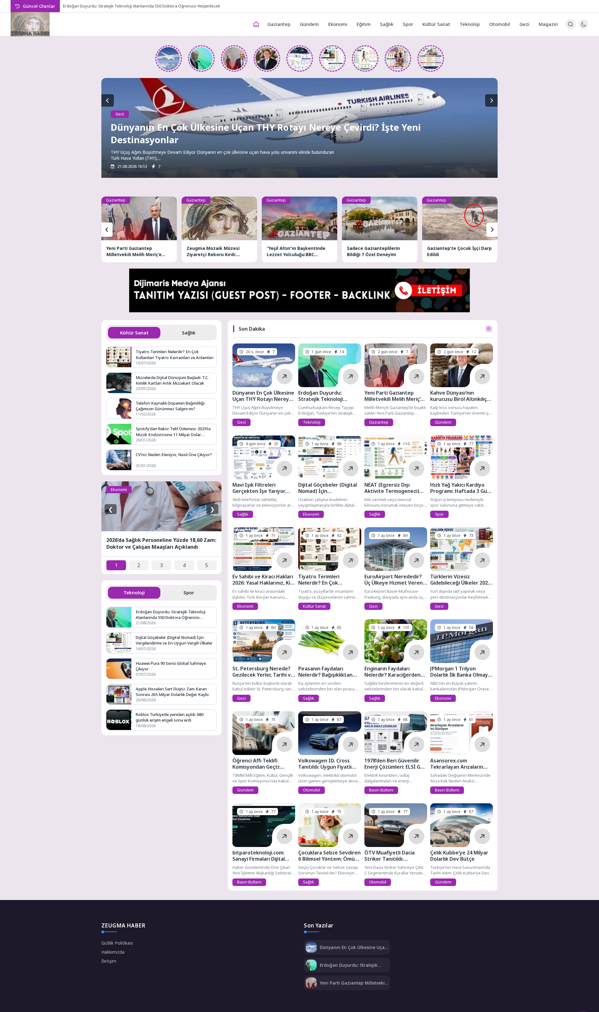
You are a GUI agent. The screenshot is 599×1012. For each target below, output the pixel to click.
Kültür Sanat (436, 24)
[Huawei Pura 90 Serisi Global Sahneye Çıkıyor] (118, 669)
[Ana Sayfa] (256, 24)
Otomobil (499, 24)
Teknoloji (470, 24)
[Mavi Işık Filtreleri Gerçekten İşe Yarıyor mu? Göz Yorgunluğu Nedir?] (299, 58)
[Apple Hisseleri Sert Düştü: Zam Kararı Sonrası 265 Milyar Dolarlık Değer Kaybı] (118, 694)
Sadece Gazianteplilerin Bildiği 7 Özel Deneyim (373, 251)
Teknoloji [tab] (134, 592)
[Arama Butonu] (570, 24)
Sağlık (386, 24)
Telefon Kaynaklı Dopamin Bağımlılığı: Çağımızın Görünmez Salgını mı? (170, 405)
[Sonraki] (492, 229)
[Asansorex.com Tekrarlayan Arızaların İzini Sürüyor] (461, 733)
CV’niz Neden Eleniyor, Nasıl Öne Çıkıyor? (174, 454)
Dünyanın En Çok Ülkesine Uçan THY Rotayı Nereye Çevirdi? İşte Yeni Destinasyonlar (353, 947)
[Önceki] (107, 229)
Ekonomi (337, 24)
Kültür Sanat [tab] (134, 332)
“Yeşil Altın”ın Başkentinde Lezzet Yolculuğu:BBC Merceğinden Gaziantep (296, 251)
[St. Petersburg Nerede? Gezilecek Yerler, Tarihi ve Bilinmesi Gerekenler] (263, 641)
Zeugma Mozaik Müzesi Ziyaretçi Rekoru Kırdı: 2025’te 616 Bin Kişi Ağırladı (216, 251)
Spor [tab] (188, 592)
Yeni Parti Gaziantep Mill (85, 6)
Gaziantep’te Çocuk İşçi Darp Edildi (459, 251)
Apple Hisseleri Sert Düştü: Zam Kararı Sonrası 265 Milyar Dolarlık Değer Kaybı (172, 691)
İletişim (108, 961)
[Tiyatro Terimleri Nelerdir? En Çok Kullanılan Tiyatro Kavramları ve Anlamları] (329, 549)
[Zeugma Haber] (30, 24)
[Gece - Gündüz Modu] (583, 27)
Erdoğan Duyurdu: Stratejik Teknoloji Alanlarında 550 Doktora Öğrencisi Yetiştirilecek (171, 614)
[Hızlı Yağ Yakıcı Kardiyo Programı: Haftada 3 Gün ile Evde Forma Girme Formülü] (398, 58)
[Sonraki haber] (491, 100)
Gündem (309, 24)
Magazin (548, 24)
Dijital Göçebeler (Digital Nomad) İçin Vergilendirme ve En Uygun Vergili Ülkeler (174, 640)
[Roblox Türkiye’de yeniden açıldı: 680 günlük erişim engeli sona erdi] (118, 720)
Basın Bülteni (381, 790)
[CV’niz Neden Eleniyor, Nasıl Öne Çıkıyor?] (118, 460)
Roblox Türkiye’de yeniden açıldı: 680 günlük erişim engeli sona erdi (169, 717)
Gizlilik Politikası (117, 943)
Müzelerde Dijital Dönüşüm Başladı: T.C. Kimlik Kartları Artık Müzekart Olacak (172, 380)
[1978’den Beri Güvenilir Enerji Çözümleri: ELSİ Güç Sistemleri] (395, 733)
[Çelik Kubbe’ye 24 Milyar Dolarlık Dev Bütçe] (461, 825)
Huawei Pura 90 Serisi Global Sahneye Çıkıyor (171, 666)
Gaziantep (278, 24)
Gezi (524, 24)
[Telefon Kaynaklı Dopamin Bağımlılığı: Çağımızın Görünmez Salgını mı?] (118, 408)
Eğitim (364, 24)
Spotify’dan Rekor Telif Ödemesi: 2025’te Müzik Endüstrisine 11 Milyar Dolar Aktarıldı (173, 431)
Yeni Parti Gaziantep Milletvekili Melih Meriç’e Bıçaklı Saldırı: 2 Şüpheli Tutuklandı (134, 251)
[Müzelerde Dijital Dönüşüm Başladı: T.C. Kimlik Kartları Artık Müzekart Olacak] (118, 383)
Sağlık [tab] (189, 332)
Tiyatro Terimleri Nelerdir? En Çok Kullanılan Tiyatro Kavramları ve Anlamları (174, 354)
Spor (408, 24)
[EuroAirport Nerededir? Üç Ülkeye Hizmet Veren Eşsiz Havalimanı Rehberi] (395, 549)
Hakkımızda (112, 952)
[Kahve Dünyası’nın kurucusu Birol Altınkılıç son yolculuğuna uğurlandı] (267, 58)
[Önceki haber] (107, 100)
